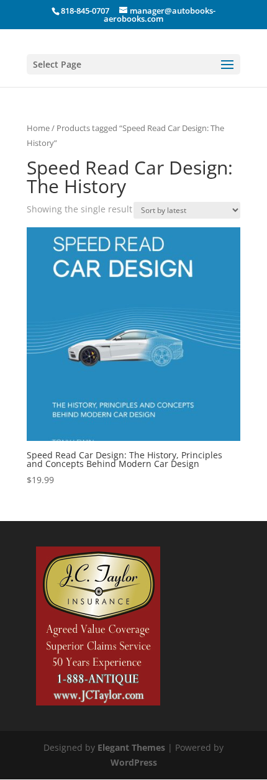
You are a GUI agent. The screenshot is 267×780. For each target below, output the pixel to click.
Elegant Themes (131, 747)
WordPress (134, 762)
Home (38, 128)
